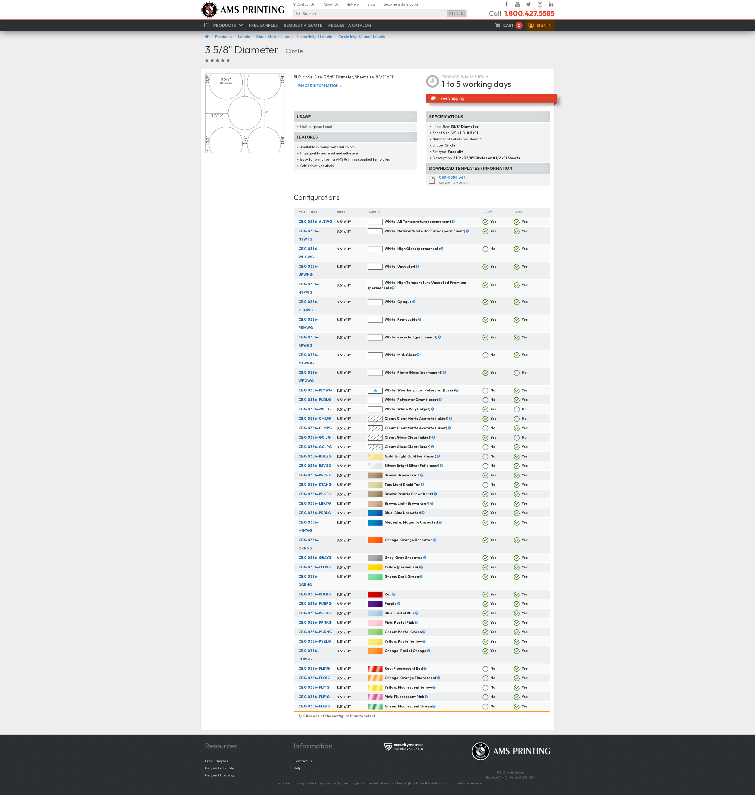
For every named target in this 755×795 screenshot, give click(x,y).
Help (297, 768)
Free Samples (216, 760)
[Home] (207, 36)
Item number (307, 212)
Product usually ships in (465, 77)
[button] (540, 25)
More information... (321, 85)
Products (223, 36)
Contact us (302, 760)
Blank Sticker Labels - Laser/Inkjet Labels (294, 36)
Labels (244, 36)
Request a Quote (219, 768)
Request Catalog (219, 775)
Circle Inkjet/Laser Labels (361, 36)
